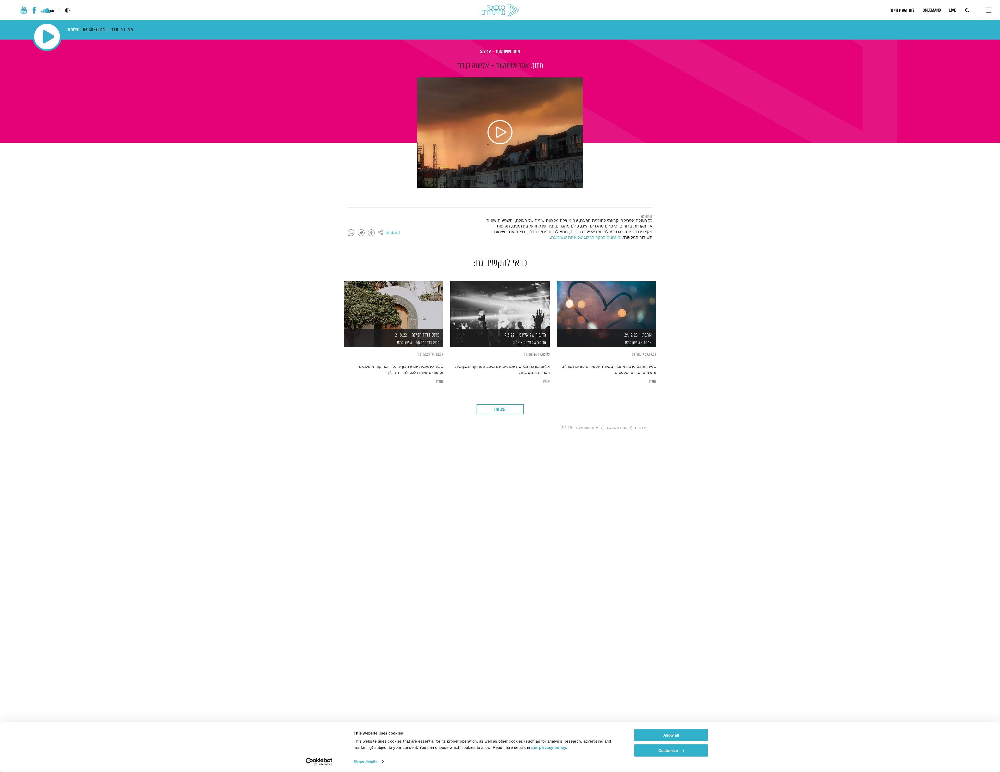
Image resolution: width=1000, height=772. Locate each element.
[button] (988, 10)
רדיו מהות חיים (500, 10)
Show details (365, 762)
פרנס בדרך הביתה (428, 342)
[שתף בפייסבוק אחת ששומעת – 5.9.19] (371, 233)
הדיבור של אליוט (534, 342)
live (952, 10)
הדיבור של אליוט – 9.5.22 (525, 335)
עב (59, 11)
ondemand (932, 10)
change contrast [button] (67, 10)
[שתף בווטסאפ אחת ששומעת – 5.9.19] (351, 233)
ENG (51, 11)
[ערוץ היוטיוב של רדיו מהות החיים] (24, 10)
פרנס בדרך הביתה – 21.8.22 (417, 335)
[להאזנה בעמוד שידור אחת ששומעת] (500, 132)
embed (393, 233)
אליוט (515, 343)
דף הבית (641, 428)
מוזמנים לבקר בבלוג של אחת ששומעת (585, 237)
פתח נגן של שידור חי (47, 36)
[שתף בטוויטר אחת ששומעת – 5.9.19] (361, 233)
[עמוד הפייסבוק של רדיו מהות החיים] (34, 10)
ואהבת (648, 342)
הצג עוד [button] (500, 410)
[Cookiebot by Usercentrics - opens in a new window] (319, 762)
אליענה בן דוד (473, 66)
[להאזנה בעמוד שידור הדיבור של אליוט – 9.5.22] (500, 305)
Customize (668, 750)
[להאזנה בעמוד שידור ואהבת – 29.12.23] (606, 305)
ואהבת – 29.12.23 (638, 335)
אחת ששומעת (512, 66)
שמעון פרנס (632, 343)
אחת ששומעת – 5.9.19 (500, 52)
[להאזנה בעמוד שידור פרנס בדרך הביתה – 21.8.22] (393, 305)
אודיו (652, 381)
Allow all (671, 735)
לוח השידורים (903, 11)
